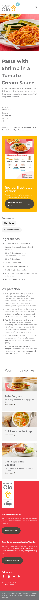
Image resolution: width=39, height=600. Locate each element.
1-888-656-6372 (14, 585)
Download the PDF (15, 203)
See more (9, 405)
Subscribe (10, 530)
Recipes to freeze (11, 230)
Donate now (11, 560)
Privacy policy (6, 595)
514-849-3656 (11, 583)
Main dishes (9, 223)
